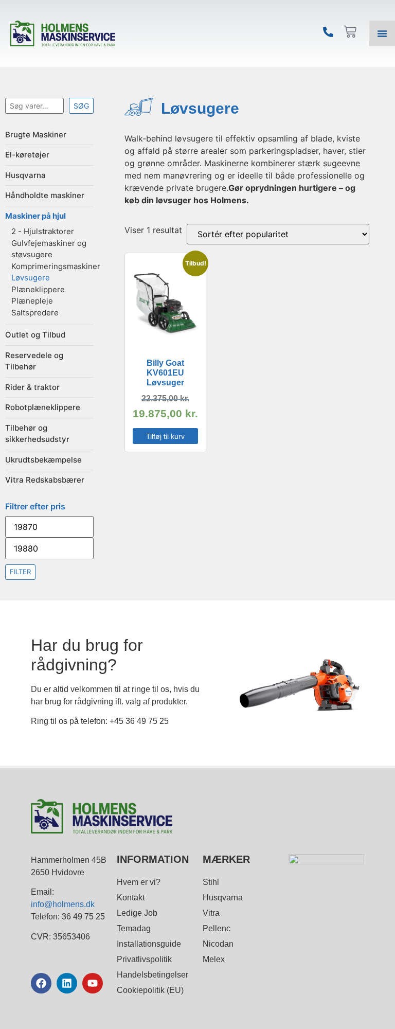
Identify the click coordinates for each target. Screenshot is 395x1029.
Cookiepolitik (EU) (150, 990)
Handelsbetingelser (152, 974)
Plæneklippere (38, 289)
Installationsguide (149, 943)
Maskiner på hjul (35, 216)
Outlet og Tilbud (35, 335)
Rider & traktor (32, 387)
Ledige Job (137, 913)
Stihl (211, 882)
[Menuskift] (382, 33)
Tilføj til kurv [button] (165, 436)
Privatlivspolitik (144, 959)
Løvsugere (30, 277)
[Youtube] (92, 983)
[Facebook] (41, 983)
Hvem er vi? (138, 882)
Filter (20, 571)
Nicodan (218, 943)
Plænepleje (32, 301)
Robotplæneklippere (42, 407)
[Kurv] (350, 31)
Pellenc (216, 928)
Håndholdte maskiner (44, 195)
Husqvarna (25, 175)
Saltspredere (35, 312)
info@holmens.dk (63, 904)
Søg (81, 105)
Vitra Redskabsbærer (44, 480)
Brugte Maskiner (35, 134)
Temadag (134, 928)
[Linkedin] (67, 983)
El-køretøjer (27, 154)
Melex (214, 959)
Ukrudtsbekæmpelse (43, 460)
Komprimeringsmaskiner (55, 266)
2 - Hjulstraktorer (42, 231)
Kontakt (131, 897)
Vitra (211, 913)
